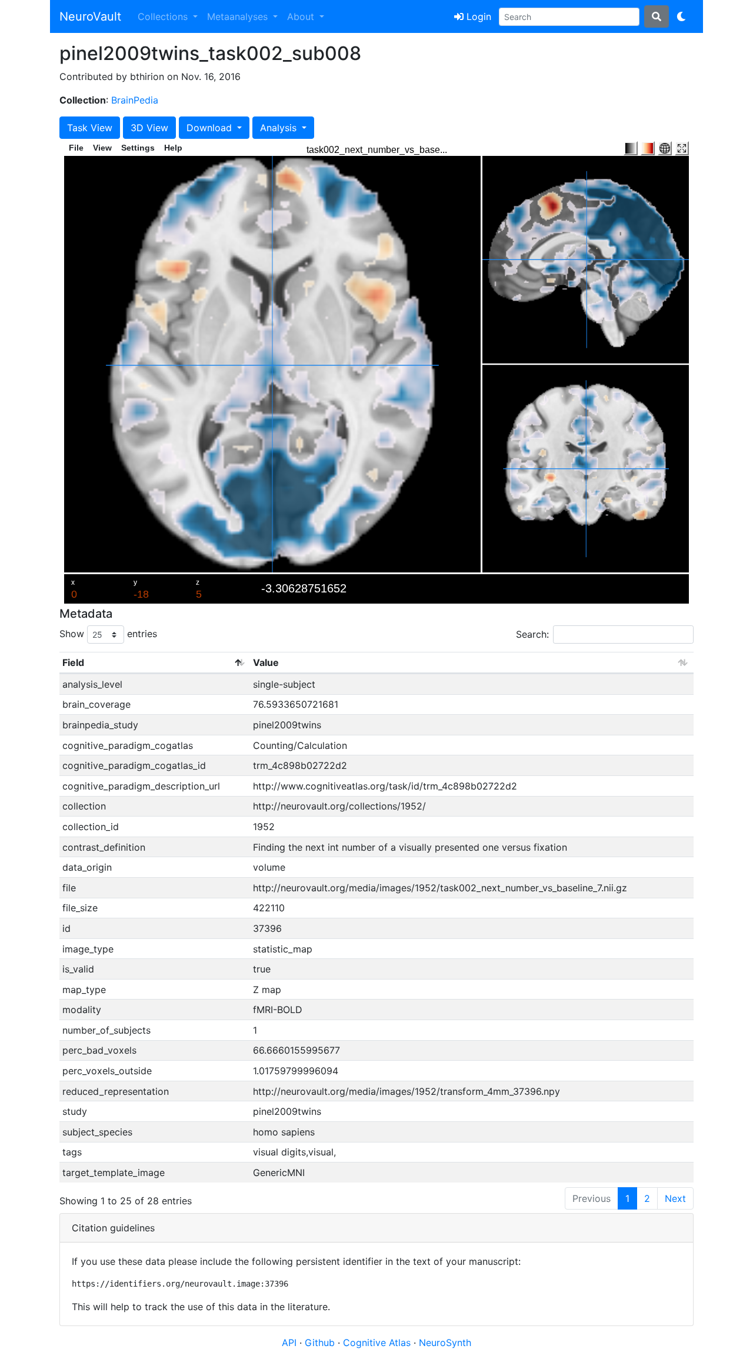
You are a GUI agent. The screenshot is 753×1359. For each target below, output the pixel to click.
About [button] (302, 16)
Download (210, 128)
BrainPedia (134, 100)
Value (266, 662)
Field (73, 662)
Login (477, 16)
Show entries (108, 633)
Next (675, 1198)
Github (321, 1342)
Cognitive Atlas (378, 1342)
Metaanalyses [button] (239, 16)
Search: (532, 634)
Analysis (279, 128)
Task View (89, 128)
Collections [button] (164, 16)
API (289, 1342)
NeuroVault (90, 16)
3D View (149, 128)
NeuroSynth (445, 1342)
